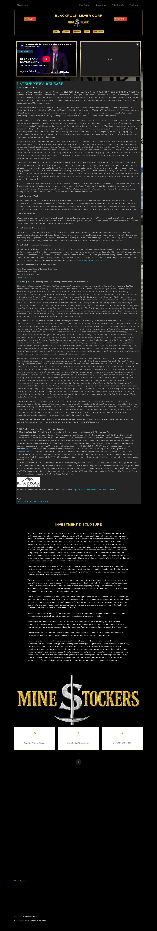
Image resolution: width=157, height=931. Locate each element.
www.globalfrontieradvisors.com (93, 260)
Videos (66, 32)
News (87, 32)
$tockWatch (84, 5)
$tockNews (101, 5)
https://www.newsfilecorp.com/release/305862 (94, 489)
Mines (56, 32)
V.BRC (20, 87)
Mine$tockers (23, 5)
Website (77, 32)
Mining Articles (20, 881)
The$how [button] (134, 5)
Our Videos (98, 32)
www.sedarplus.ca (25, 451)
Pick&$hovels (118, 5)
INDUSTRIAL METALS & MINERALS (33, 501)
